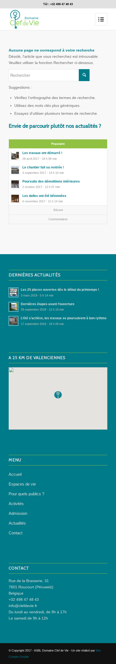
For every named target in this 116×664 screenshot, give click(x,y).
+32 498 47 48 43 (24, 599)
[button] (58, 395)
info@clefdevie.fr (23, 606)
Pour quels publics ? (26, 493)
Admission (18, 513)
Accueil (15, 474)
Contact (15, 533)
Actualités (17, 523)
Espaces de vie (22, 484)
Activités (16, 503)
